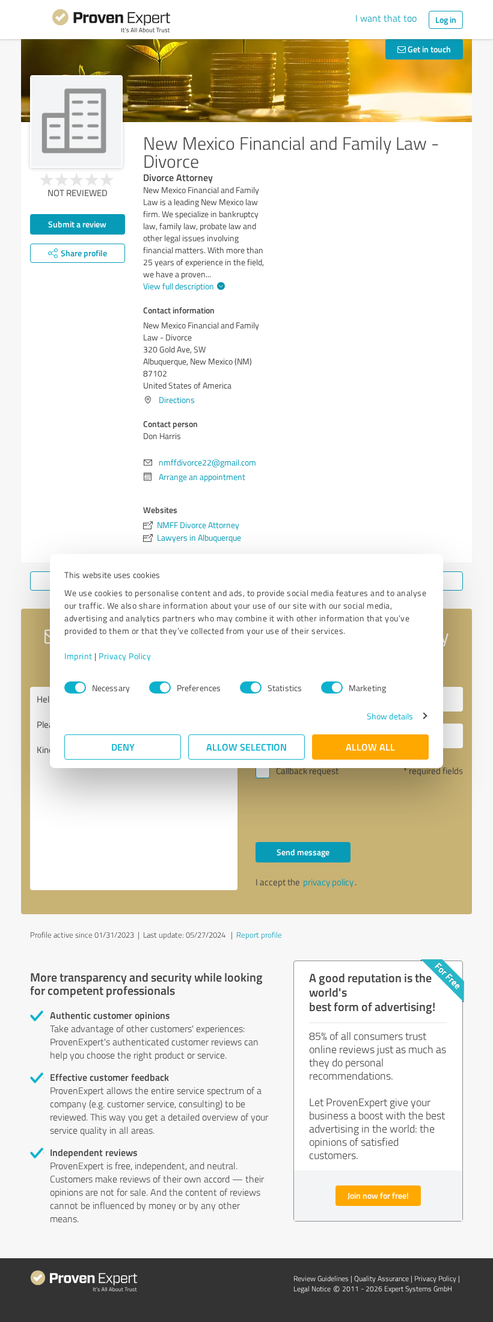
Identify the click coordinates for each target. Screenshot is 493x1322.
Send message (303, 852)
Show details (390, 716)
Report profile (259, 934)
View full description (178, 286)
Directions (177, 399)
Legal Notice (312, 1289)
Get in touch (428, 49)
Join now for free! (378, 1195)
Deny (123, 747)
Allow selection (246, 747)
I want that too (386, 18)
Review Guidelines (321, 1278)
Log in (445, 19)
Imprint (78, 656)
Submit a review (77, 224)
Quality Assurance (381, 1278)
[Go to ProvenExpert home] (111, 23)
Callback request (307, 770)
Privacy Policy (125, 656)
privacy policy (328, 882)
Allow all (370, 747)
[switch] (160, 687)
